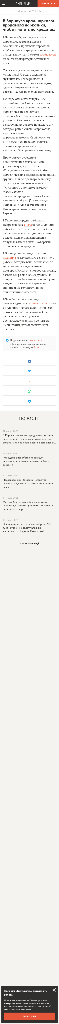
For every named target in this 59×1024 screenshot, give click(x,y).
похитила (9, 258)
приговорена (38, 304)
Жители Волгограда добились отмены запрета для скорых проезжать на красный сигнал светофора (28, 505)
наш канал (36, 340)
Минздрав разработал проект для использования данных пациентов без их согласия (27, 461)
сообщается (48, 55)
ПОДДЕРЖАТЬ (30, 1016)
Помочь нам (48, 3)
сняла (28, 225)
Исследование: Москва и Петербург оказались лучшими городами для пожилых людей (28, 483)
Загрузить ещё (29, 543)
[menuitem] (3, 3)
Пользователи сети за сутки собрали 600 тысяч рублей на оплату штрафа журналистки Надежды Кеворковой (27, 527)
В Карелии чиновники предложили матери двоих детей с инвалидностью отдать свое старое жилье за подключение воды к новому (29, 438)
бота (36, 347)
